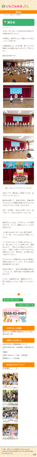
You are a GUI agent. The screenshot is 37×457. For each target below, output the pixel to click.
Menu (18, 12)
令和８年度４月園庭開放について (15, 344)
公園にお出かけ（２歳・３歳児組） (16, 355)
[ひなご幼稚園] (15, 7)
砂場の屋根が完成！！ (13, 300)
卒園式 (5, 352)
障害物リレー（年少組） (12, 358)
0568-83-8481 (29, 451)
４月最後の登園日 (23, 305)
